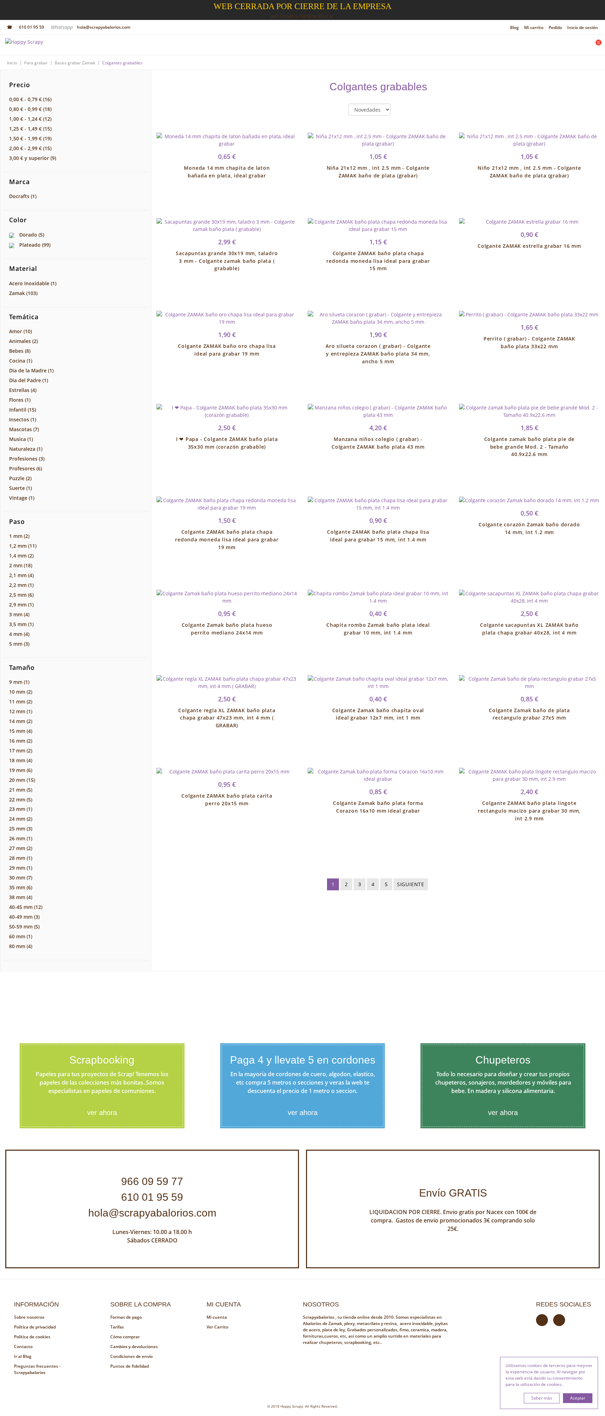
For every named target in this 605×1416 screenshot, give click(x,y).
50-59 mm (24, 926)
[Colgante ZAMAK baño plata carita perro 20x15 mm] (227, 771)
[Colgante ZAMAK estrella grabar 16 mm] (529, 221)
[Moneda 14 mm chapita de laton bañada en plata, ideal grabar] (227, 140)
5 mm (19, 643)
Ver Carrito (217, 1327)
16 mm (20, 740)
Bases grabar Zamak (75, 63)
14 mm (20, 721)
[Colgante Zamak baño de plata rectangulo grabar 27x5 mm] (529, 682)
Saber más (541, 1398)
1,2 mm (22, 545)
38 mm (20, 897)
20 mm (22, 780)
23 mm (20, 809)
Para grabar (36, 63)
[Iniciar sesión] (575, 46)
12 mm (20, 711)
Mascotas (24, 429)
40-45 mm (25, 907)
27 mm (20, 848)
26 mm (20, 838)
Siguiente (410, 884)
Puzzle (20, 478)
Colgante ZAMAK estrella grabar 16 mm (529, 246)
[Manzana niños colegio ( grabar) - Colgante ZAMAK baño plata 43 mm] (378, 411)
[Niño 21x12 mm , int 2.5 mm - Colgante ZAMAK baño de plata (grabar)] (529, 140)
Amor (20, 331)
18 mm (20, 760)
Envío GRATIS (453, 1193)
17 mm (20, 750)
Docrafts (22, 196)
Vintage (21, 498)
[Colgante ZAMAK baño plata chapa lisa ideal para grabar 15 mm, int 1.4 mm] (378, 504)
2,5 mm (21, 594)
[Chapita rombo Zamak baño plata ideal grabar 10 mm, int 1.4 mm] (378, 597)
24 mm (20, 818)
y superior (32, 158)
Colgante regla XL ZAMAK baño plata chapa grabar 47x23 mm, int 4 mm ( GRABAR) (226, 718)
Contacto (23, 1347)
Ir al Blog (23, 1356)
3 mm (19, 614)
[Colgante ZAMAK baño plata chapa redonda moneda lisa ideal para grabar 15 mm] (378, 225)
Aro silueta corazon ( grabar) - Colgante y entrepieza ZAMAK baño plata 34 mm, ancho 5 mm (378, 354)
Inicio (12, 63)
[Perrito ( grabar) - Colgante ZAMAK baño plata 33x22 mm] (529, 314)
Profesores (25, 468)
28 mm (20, 858)
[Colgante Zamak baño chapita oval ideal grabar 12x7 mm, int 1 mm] (378, 682)
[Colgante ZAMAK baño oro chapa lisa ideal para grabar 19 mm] (227, 318)
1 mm (19, 536)
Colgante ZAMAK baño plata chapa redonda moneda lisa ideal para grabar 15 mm (378, 261)
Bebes (19, 351)
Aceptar (577, 1398)
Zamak (23, 293)
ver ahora (102, 1112)
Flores (19, 400)
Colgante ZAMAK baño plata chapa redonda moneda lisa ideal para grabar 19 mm (227, 539)
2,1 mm (21, 575)
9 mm (19, 682)
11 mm (20, 701)
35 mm (20, 887)
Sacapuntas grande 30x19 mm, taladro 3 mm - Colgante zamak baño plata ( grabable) (227, 261)
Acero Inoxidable (32, 283)
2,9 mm (21, 604)
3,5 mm (21, 624)
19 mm (20, 770)
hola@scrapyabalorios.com (103, 27)
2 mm (20, 565)
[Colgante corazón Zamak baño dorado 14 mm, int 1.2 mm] (529, 500)
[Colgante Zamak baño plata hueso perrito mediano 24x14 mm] (227, 597)
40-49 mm (24, 916)
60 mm (20, 936)
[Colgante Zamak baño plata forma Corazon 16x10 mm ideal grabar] (378, 775)
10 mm (20, 691)
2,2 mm (21, 585)
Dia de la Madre (31, 370)
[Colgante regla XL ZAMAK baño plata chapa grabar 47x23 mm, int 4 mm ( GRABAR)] (227, 682)
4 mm (19, 634)
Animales (23, 341)
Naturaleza (25, 449)
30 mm (20, 877)
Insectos (22, 419)
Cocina (20, 360)
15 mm (20, 731)
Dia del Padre (28, 380)
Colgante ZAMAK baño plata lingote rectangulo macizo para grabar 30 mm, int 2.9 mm (529, 811)
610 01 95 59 (31, 27)
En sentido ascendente (402, 110)
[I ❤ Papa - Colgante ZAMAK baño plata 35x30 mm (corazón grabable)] (227, 411)
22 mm (20, 799)
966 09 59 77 (152, 1181)
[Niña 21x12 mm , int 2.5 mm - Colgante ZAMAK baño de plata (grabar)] (378, 140)
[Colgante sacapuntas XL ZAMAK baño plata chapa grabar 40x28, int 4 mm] (529, 597)
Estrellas (22, 390)
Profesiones (26, 458)
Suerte (20, 488)
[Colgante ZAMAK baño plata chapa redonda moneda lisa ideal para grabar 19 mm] (227, 504)
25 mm (20, 828)
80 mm (20, 946)
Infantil (22, 409)
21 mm (20, 789)
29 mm (20, 867)
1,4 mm (21, 555)
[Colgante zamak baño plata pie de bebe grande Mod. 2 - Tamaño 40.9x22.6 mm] (529, 411)
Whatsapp (62, 27)
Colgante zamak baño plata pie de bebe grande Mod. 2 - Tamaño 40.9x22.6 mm (529, 447)
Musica (21, 439)
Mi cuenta (217, 1317)
